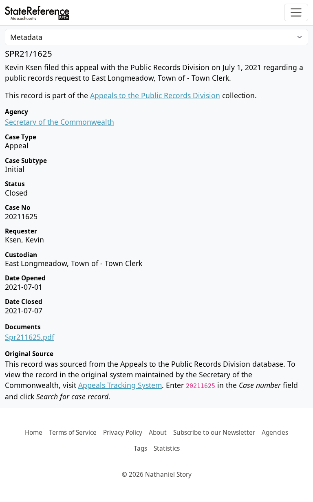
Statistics (167, 448)
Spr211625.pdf (29, 337)
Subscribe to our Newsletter (214, 432)
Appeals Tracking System (120, 385)
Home (33, 432)
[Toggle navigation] (296, 12)
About (158, 432)
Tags (140, 448)
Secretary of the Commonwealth (59, 122)
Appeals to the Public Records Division (155, 95)
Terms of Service (73, 432)
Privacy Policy (122, 432)
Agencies (275, 432)
